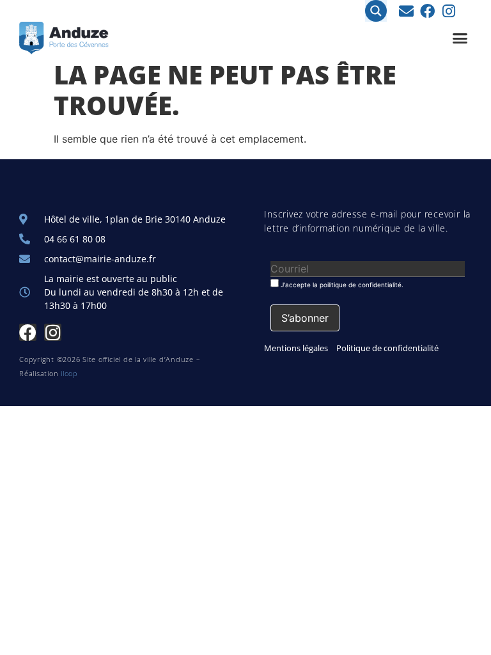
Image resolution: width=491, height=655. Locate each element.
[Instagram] (448, 11)
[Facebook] (427, 11)
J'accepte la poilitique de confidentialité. (341, 284)
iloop (69, 373)
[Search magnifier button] (376, 11)
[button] (460, 38)
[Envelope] (406, 11)
